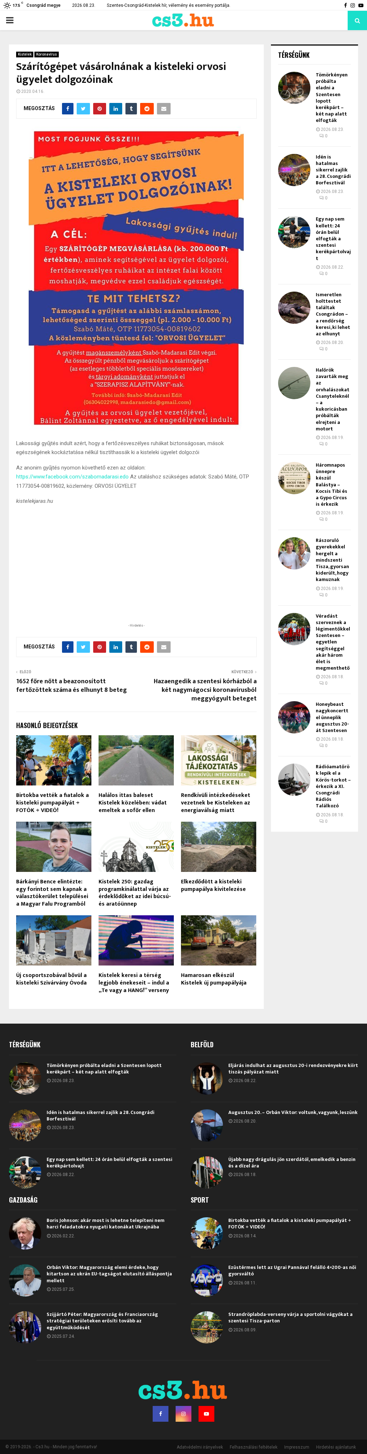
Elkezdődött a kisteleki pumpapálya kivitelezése (213, 885)
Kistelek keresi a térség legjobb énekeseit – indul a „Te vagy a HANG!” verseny (134, 983)
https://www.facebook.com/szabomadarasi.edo (72, 476)
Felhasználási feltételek (253, 1447)
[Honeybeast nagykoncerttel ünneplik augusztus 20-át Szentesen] (294, 717)
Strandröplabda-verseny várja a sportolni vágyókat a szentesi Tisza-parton (290, 1317)
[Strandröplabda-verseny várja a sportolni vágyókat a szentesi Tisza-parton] (207, 1327)
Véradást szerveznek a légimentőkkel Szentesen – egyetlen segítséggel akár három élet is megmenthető (333, 642)
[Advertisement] (136, 575)
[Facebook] (160, 1414)
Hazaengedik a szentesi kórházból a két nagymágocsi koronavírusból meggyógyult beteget (205, 690)
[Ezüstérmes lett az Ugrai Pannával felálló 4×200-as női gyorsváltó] (207, 1280)
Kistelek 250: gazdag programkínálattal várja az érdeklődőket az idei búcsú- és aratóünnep (135, 893)
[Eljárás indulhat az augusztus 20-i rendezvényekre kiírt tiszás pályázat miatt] (207, 1078)
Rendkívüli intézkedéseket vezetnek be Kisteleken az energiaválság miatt (215, 802)
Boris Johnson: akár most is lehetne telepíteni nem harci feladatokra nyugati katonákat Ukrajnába (106, 1223)
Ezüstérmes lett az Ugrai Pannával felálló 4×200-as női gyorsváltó (292, 1270)
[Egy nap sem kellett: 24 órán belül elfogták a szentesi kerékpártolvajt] (294, 232)
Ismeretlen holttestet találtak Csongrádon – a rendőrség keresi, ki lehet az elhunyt (333, 314)
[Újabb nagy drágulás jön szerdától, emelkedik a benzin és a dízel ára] (207, 1172)
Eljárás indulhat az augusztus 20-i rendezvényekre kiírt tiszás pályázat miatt (293, 1068)
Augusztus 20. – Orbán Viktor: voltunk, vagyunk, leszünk (293, 1112)
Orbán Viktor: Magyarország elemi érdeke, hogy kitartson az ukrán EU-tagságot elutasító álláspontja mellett (109, 1273)
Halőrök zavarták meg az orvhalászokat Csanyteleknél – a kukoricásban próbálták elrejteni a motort (332, 399)
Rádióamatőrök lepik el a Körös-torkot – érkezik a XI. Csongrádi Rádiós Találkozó (333, 786)
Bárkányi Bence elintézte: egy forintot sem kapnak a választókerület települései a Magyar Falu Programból (52, 893)
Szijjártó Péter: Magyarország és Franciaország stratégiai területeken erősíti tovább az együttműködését (102, 1320)
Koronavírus (46, 54)
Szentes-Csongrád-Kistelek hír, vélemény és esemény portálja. (168, 5)
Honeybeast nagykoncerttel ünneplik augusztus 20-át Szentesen (332, 717)
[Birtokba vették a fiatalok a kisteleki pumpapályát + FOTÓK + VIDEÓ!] (207, 1233)
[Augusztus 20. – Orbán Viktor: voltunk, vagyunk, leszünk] (207, 1125)
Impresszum (296, 1447)
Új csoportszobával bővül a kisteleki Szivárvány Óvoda (51, 979)
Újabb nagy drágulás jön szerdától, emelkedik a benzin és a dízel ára (292, 1162)
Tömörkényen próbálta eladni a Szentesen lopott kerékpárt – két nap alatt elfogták (332, 97)
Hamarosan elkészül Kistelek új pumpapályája (214, 979)
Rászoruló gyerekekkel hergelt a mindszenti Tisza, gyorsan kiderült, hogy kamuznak (332, 560)
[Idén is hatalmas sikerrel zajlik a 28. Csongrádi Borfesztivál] (294, 170)
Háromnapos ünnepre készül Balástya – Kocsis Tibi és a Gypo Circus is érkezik (331, 484)
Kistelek (25, 54)
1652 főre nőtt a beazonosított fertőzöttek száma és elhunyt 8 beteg (71, 685)
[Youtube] (206, 1414)
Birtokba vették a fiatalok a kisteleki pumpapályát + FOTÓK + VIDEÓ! (52, 802)
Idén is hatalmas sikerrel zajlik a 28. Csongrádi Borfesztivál (333, 170)
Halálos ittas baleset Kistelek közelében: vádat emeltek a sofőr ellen (133, 802)
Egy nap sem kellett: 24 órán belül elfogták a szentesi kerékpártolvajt (333, 238)
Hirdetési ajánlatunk (336, 1447)
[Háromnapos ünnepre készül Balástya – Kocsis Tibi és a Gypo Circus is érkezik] (294, 478)
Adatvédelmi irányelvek (200, 1447)
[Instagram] (183, 1414)
